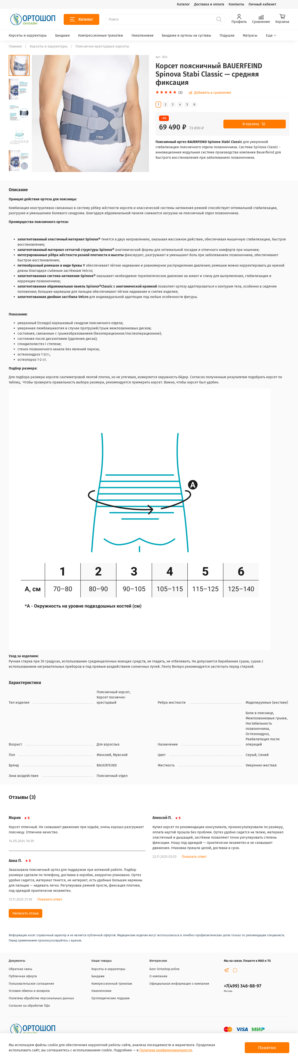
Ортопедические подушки (110, 998)
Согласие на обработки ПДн (29, 1006)
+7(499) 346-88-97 (242, 986)
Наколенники (143, 35)
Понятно (267, 1047)
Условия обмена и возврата (29, 991)
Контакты (236, 4)
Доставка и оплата (209, 4)
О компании (158, 976)
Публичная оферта (23, 976)
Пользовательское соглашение (31, 984)
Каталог (183, 4)
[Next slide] (19, 166)
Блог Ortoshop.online (164, 969)
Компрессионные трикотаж (100, 35)
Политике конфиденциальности (165, 1050)
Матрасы (250, 35)
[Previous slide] (40, 113)
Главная (15, 46)
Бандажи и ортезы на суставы (186, 35)
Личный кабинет (262, 4)
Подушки (227, 35)
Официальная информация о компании (179, 984)
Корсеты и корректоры (28, 35)
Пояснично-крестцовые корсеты (102, 46)
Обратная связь (20, 969)
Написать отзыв (25, 913)
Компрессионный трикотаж (111, 984)
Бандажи (62, 35)
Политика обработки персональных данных (41, 998)
